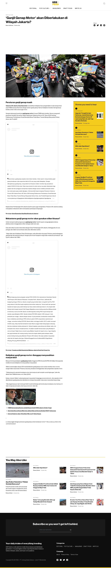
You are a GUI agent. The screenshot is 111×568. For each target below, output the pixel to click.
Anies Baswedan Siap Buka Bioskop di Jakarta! (25, 213)
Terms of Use (74, 554)
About (58, 554)
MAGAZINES (57, 8)
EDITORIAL (33, 8)
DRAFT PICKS (67, 8)
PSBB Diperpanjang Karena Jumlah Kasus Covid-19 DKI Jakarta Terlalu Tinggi (30, 407)
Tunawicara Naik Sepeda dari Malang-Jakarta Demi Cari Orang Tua (31, 350)
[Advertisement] (55, 42)
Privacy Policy (65, 554)
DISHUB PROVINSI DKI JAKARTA (24, 201)
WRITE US (78, 8)
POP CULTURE (44, 8)
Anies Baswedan (21, 343)
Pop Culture (9, 15)
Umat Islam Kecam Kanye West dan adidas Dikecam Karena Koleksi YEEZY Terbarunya (32, 410)
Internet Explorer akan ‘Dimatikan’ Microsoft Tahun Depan (24, 413)
